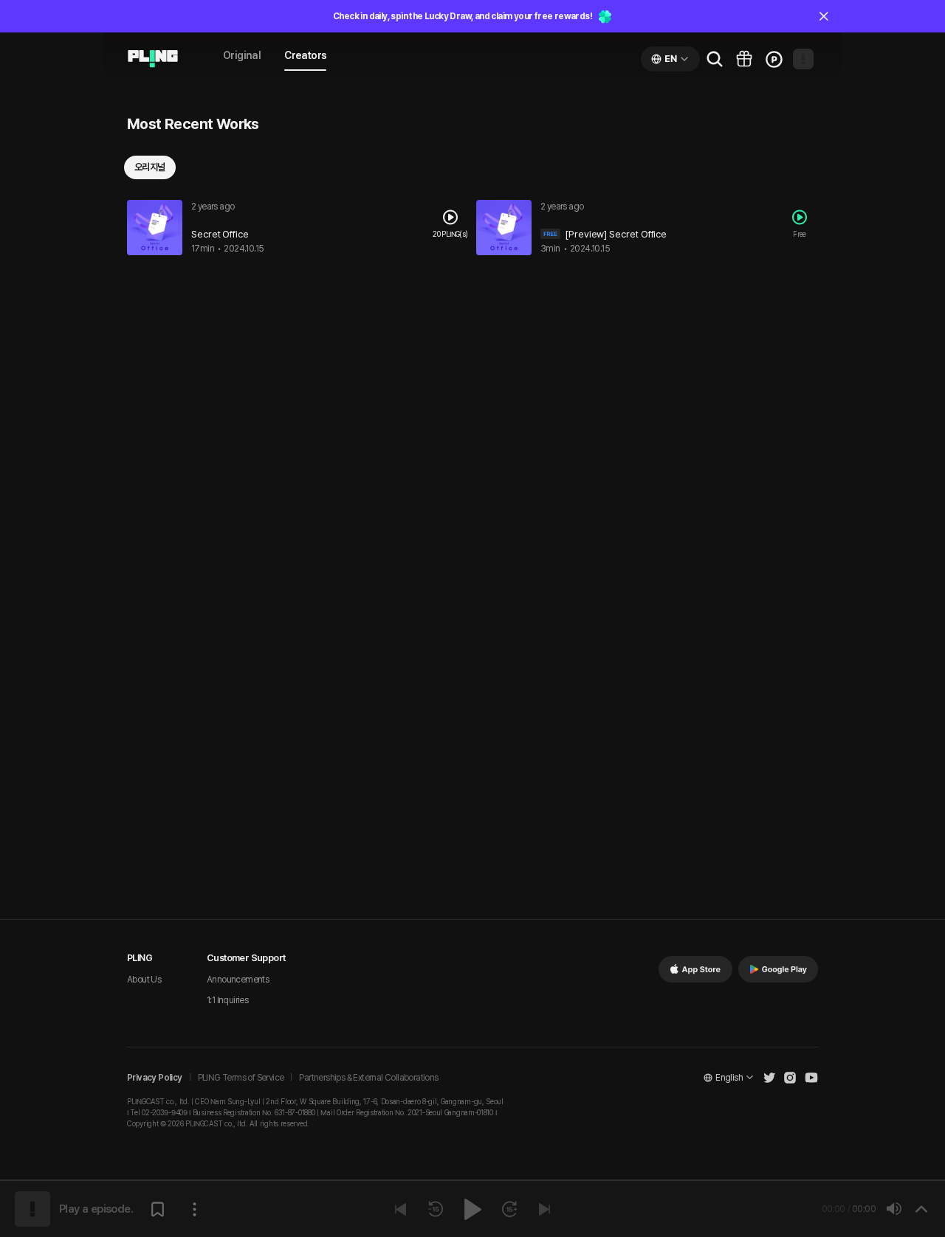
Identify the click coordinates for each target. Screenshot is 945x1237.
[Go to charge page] (773, 59)
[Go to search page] (714, 59)
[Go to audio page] (153, 59)
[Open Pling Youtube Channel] (811, 1077)
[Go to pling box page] (744, 59)
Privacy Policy (154, 1078)
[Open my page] (803, 59)
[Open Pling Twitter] (769, 1077)
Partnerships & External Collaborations (368, 1078)
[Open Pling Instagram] (790, 1077)
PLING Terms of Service (241, 1078)
